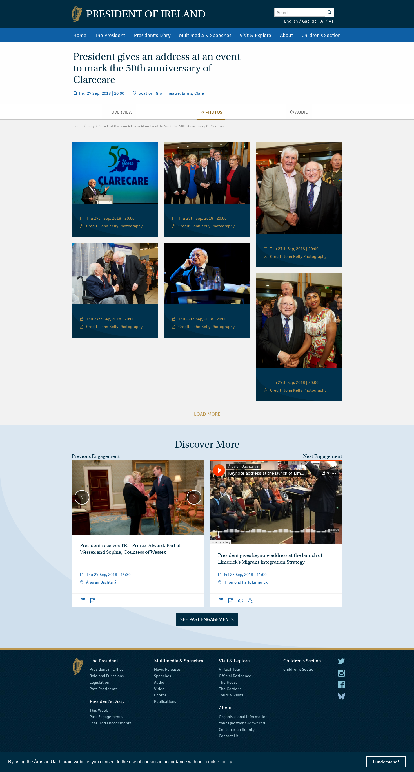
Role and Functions (107, 675)
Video (159, 688)
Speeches (162, 675)
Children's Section (299, 669)
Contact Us (228, 735)
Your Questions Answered (242, 722)
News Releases (167, 669)
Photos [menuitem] (215, 113)
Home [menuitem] (79, 35)
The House (228, 682)
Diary (90, 126)
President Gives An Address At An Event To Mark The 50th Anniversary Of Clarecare (161, 126)
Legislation (99, 682)
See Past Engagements (207, 619)
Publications (165, 701)
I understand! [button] (386, 762)
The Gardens (230, 688)
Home (78, 126)
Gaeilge (309, 21)
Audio (159, 682)
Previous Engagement (96, 456)
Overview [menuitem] (123, 113)
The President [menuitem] (110, 35)
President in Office (107, 669)
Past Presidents (103, 688)
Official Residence (235, 675)
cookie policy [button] (219, 761)
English (291, 21)
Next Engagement (322, 456)
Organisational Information (243, 716)
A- (322, 21)
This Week (99, 710)
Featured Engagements (110, 722)
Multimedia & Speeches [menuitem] (205, 35)
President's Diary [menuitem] (152, 35)
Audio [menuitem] (303, 113)
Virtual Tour (230, 669)
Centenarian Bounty (237, 729)
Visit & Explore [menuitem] (255, 35)
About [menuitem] (286, 35)
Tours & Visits (231, 695)
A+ (331, 21)
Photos (160, 695)
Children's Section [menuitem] (321, 35)
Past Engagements (106, 716)
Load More (207, 414)
